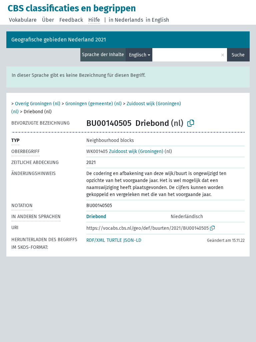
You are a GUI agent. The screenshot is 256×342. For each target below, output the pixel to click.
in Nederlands (126, 20)
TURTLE (114, 240)
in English (157, 20)
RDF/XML (95, 240)
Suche (238, 55)
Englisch (137, 55)
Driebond (96, 216)
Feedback (71, 20)
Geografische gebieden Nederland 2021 (58, 39)
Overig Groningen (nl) (37, 104)
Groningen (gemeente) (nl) (93, 104)
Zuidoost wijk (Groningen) (124, 151)
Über (48, 20)
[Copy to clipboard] (190, 123)
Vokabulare (23, 20)
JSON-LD (132, 240)
